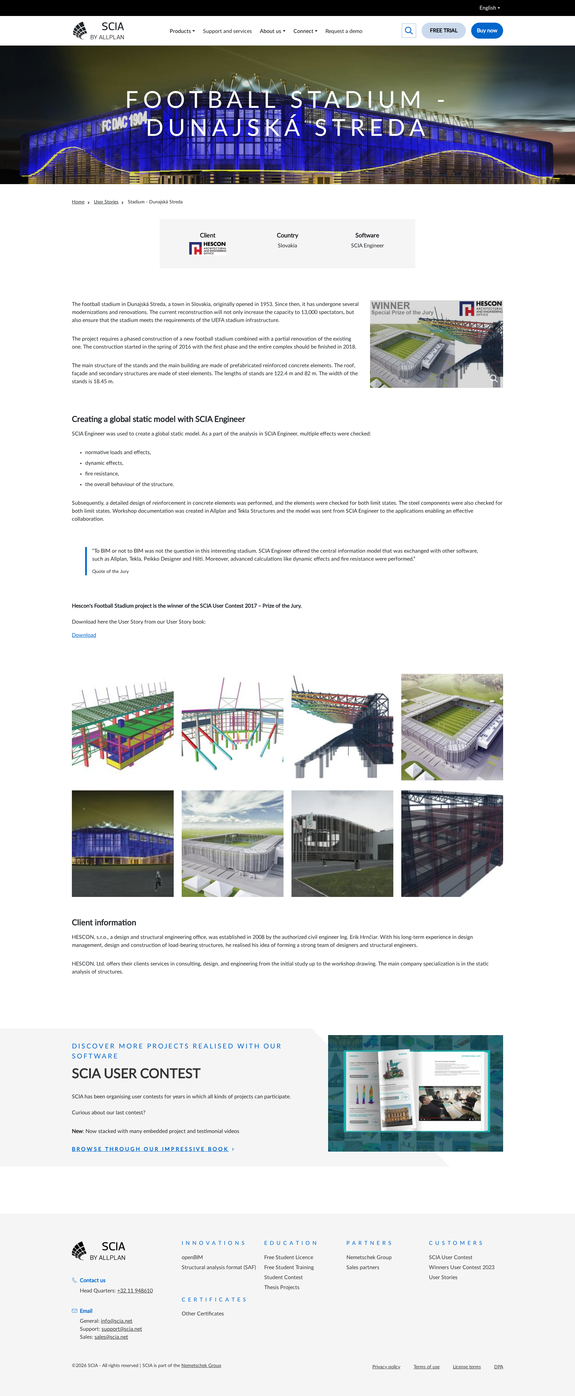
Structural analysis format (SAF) (219, 1267)
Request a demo (343, 31)
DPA (498, 1367)
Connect (303, 31)
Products (180, 31)
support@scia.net (121, 1329)
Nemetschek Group (369, 1257)
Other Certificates (203, 1313)
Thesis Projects (281, 1287)
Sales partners (362, 1267)
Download (84, 635)
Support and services (227, 31)
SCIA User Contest (451, 1257)
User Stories (106, 202)
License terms (467, 1367)
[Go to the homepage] (98, 1250)
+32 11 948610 (135, 1290)
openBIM (192, 1257)
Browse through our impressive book (150, 1149)
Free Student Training (289, 1267)
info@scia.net (116, 1321)
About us (270, 31)
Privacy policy (386, 1367)
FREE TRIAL (444, 30)
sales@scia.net (111, 1337)
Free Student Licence (288, 1257)
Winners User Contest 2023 (461, 1267)
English (487, 8)
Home (78, 202)
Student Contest (283, 1277)
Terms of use (427, 1367)
